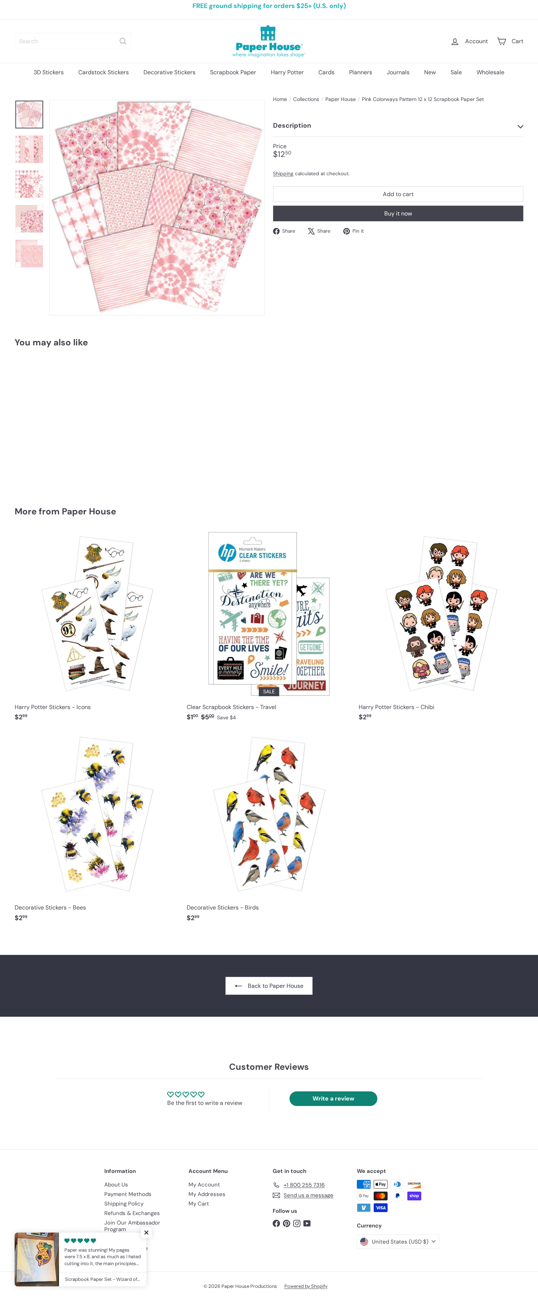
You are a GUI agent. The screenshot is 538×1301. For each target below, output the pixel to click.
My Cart (198, 1203)
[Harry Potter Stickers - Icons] (97, 630)
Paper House (340, 99)
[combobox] (73, 41)
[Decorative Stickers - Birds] (269, 830)
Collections (306, 99)
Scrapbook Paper (233, 72)
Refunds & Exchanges (132, 1213)
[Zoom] (157, 207)
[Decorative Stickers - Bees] (97, 830)
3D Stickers (49, 72)
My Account (204, 1184)
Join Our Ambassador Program (132, 1226)
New (430, 72)
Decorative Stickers (169, 72)
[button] (146, 1232)
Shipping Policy (123, 1203)
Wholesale (490, 72)
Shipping (283, 174)
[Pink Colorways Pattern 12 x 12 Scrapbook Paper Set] (54, 422)
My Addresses (206, 1194)
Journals (398, 72)
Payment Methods (128, 1194)
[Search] (123, 41)
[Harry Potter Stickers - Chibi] (441, 630)
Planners (360, 72)
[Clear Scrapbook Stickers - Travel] (269, 630)
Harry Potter (287, 72)
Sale (456, 72)
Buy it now (398, 213)
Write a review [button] (333, 1098)
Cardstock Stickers (103, 72)
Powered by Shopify (306, 1286)
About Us (116, 1184)
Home (280, 99)
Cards (326, 72)
